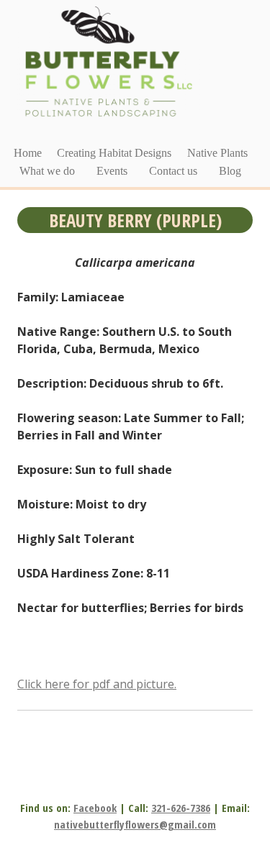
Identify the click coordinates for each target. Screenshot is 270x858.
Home (28, 153)
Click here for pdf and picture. (96, 684)
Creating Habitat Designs (114, 153)
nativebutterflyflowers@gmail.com (135, 824)
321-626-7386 (180, 807)
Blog (230, 171)
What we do (47, 171)
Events (111, 171)
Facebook (95, 807)
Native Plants (217, 153)
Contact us (173, 171)
